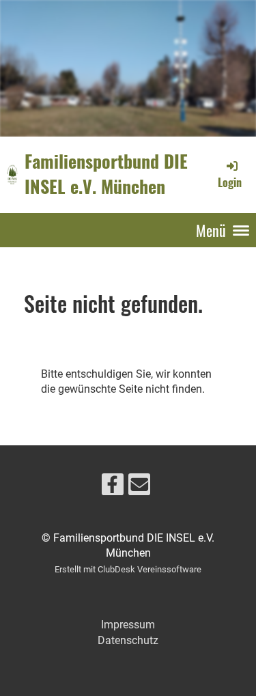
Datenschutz (128, 640)
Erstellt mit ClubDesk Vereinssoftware (128, 569)
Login (230, 182)
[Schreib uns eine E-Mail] (139, 488)
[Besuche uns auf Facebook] (113, 488)
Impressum (128, 624)
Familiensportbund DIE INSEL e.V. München (106, 174)
